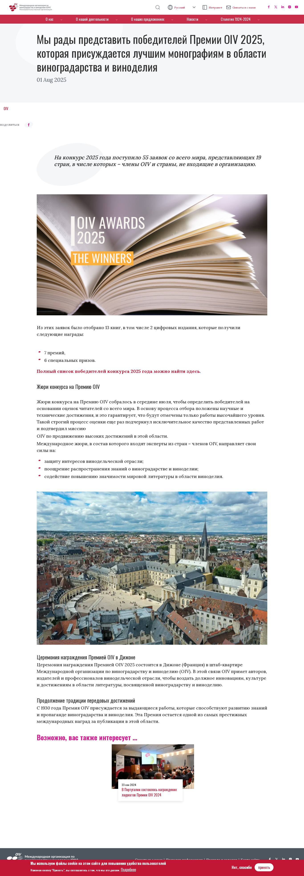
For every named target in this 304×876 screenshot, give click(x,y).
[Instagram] (289, 7)
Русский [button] (180, 7)
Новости (192, 19)
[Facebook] (269, 7)
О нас (49, 19)
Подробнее (128, 869)
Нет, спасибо (242, 867)
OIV (6, 108)
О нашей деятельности (92, 19)
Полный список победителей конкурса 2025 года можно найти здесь (118, 371)
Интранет (215, 7)
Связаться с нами (244, 7)
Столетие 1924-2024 (236, 19)
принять (264, 867)
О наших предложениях (147, 19)
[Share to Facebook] (28, 124)
